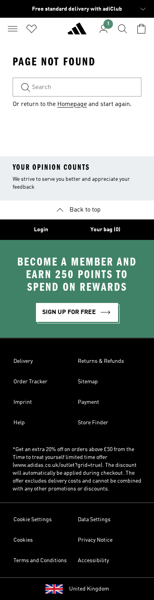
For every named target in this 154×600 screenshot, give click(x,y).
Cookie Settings (32, 519)
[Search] (122, 28)
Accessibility (93, 560)
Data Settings (94, 519)
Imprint (22, 402)
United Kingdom (89, 589)
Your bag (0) (105, 229)
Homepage (72, 104)
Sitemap (88, 382)
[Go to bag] (141, 28)
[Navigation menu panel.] (12, 28)
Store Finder (93, 422)
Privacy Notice (95, 540)
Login (41, 229)
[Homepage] (77, 31)
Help (19, 422)
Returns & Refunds (101, 361)
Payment (88, 402)
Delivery (23, 361)
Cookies (23, 540)
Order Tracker (30, 382)
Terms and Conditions (40, 560)
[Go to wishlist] (31, 28)
